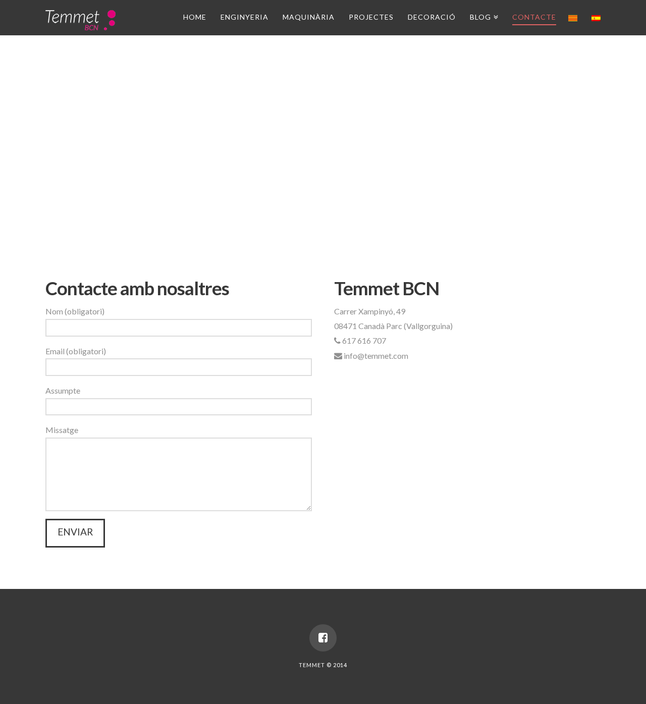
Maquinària (309, 17)
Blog (482, 15)
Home (194, 17)
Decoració (432, 17)
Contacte (534, 17)
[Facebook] (323, 638)
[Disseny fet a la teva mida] (80, 19)
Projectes (371, 17)
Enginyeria (244, 17)
